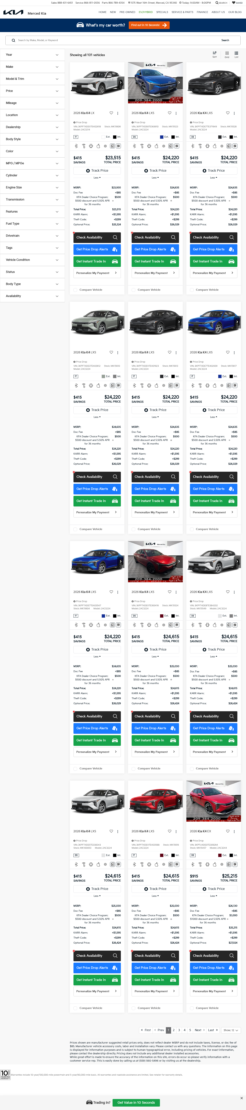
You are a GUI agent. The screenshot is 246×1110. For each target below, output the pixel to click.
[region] (97, 206)
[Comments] (112, 146)
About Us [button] (218, 12)
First (147, 1030)
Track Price (99, 171)
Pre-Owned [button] (127, 12)
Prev (160, 1030)
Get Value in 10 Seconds (136, 1103)
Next (199, 1030)
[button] (120, 83)
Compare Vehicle (91, 289)
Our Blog (235, 12)
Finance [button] (202, 12)
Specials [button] (162, 12)
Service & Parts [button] (182, 12)
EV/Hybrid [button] (146, 12)
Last (212, 1030)
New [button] (113, 12)
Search (225, 40)
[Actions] (118, 113)
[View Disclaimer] (106, 146)
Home (102, 12)
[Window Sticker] (118, 146)
